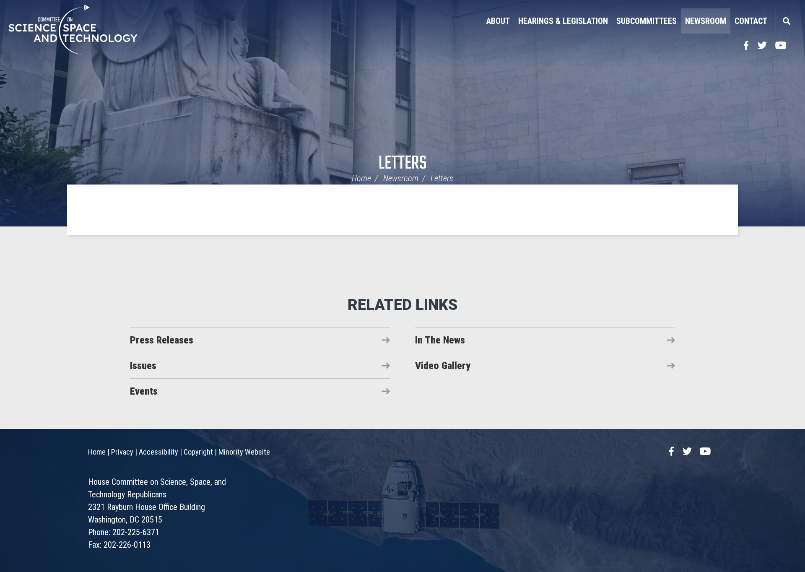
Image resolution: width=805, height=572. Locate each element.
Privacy (122, 451)
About (498, 21)
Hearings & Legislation (563, 21)
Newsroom (705, 21)
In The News (440, 340)
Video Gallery (442, 366)
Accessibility (158, 451)
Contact (751, 21)
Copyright (198, 451)
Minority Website (244, 451)
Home (361, 178)
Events (144, 391)
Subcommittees (646, 21)
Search (786, 21)
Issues (143, 366)
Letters (403, 163)
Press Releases (161, 340)
